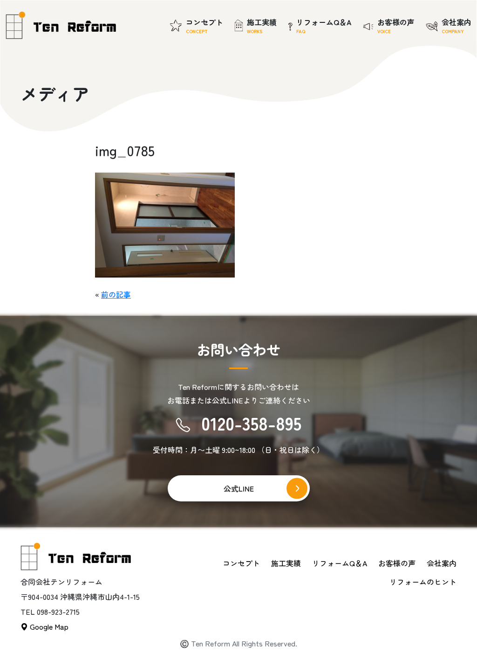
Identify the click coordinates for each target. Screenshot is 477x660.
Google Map (48, 626)
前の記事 (116, 294)
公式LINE (239, 488)
